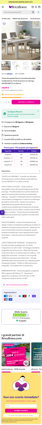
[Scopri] (16, 354)
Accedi (16, 116)
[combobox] (19, 12)
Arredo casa (6, 19)
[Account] (36, 7)
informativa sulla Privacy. (10, 422)
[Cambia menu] (3, 7)
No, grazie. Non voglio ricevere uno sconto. (21, 415)
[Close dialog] (39, 374)
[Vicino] (38, 111)
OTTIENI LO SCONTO (21, 410)
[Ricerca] (33, 12)
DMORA (10, 74)
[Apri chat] (38, 12)
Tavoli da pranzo (36, 19)
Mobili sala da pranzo (20, 19)
